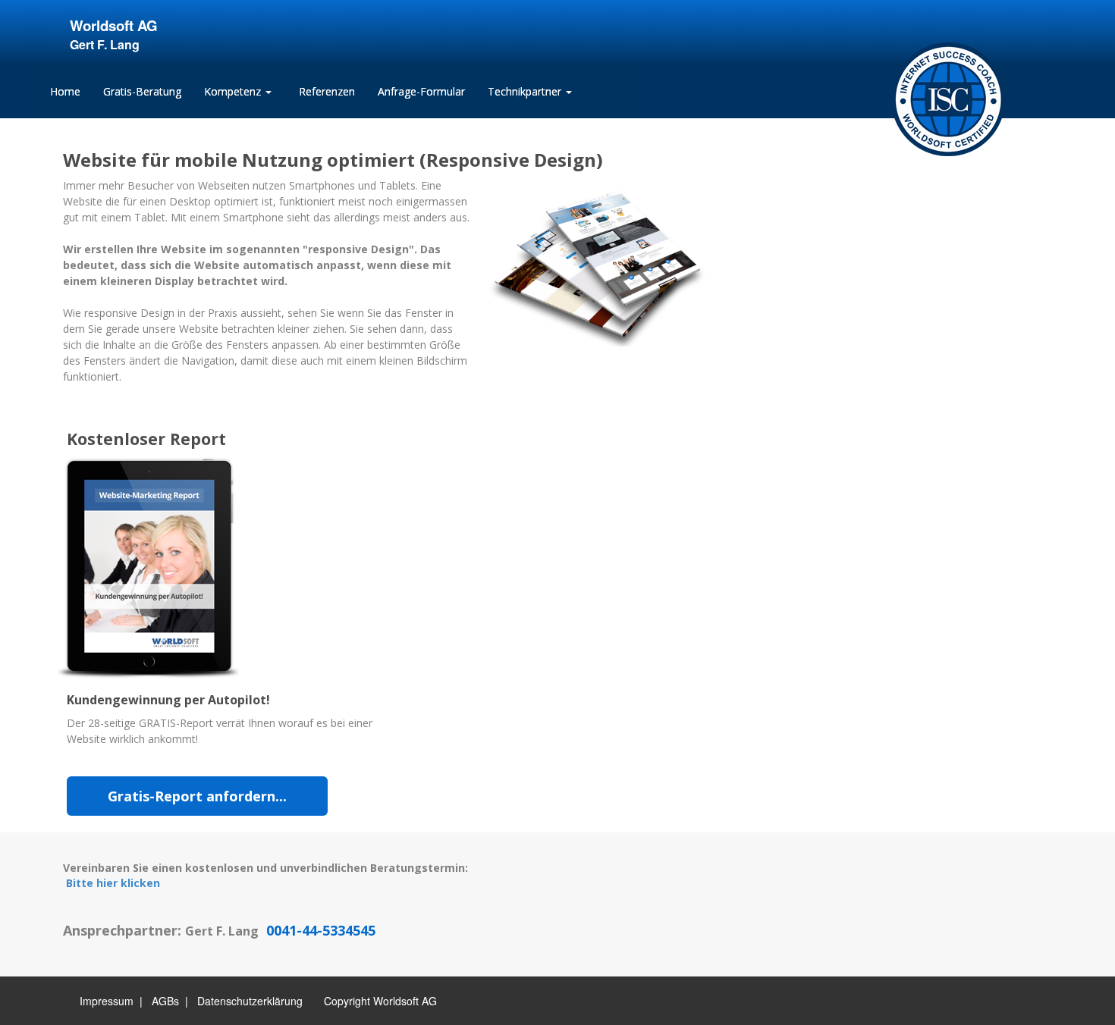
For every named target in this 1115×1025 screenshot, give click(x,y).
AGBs (165, 1000)
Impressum (106, 1000)
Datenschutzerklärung (250, 1000)
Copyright (347, 1000)
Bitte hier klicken (113, 883)
